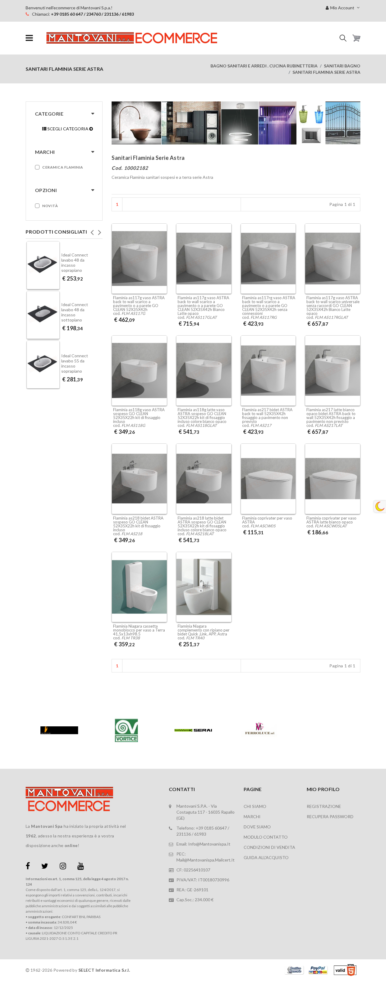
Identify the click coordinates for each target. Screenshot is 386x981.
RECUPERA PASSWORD (330, 816)
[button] (343, 38)
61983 (200, 834)
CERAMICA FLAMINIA (62, 167)
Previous (92, 231)
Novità (50, 205)
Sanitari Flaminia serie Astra (326, 72)
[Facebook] (28, 867)
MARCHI (252, 816)
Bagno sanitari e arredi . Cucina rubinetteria (264, 65)
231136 (183, 834)
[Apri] (29, 38)
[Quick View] (161, 266)
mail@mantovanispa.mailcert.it (205, 859)
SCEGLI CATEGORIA (67, 128)
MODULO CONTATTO (266, 837)
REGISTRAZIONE (324, 806)
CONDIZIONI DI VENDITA (269, 847)
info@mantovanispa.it (209, 843)
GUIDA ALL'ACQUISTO (266, 857)
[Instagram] (63, 867)
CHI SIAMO (255, 806)
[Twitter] (44, 867)
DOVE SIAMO (257, 826)
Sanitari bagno (342, 65)
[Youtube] (81, 867)
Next (99, 231)
